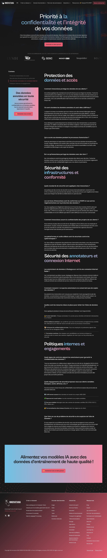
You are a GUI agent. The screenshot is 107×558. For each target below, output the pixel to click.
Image (53, 505)
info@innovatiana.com (10, 511)
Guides (88, 524)
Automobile (72, 527)
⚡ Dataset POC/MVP (86, 3)
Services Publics (73, 508)
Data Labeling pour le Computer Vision (36, 505)
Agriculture (72, 524)
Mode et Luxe (72, 542)
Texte (53, 513)
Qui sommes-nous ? (92, 510)
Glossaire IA (90, 532)
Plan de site (90, 543)
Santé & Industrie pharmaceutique (73, 539)
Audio (53, 510)
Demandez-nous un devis (93, 541)
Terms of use (90, 550)
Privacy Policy (98, 550)
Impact (88, 508)
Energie (71, 521)
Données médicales (57, 519)
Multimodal (54, 516)
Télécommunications (74, 519)
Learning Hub (90, 530)
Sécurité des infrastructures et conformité (22, 78)
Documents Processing (32, 513)
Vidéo (53, 508)
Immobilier (72, 530)
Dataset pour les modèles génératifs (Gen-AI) (38, 508)
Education (71, 510)
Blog (88, 505)
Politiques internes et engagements (20, 83)
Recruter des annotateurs (54, 3)
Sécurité (89, 521)
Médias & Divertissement (75, 513)
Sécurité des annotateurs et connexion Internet (23, 81)
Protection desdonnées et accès (19, 76)
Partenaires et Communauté (94, 516)
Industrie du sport (73, 505)
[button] (15, 3)
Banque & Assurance (74, 535)
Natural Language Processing (33, 516)
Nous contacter (99, 3)
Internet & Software (74, 532)
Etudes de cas (90, 527)
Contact (89, 538)
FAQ (88, 535)
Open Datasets (90, 519)
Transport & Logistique (75, 516)
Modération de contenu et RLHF (34, 510)
